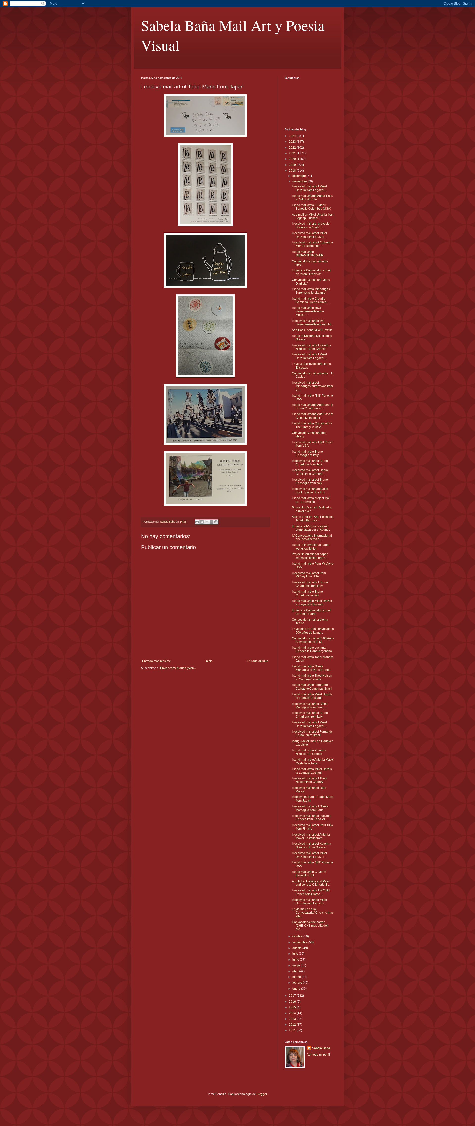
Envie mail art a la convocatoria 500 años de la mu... (313, 630)
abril (295, 971)
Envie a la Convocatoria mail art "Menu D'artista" (311, 272)
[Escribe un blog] (201, 521)
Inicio (209, 661)
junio (296, 959)
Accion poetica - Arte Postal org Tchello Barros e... (313, 518)
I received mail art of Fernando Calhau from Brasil (312, 733)
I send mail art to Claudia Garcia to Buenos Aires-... (311, 300)
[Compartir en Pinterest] (216, 521)
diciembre (299, 175)
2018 (293, 170)
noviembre (300, 181)
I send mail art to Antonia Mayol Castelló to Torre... (313, 761)
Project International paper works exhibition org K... (310, 555)
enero (296, 988)
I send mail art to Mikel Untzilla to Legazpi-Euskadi (312, 696)
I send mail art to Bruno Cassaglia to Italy (307, 453)
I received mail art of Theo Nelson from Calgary (309, 780)
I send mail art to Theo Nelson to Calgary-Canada (312, 677)
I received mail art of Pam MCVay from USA (309, 574)
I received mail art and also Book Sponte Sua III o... (310, 490)
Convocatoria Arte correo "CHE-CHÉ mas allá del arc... (310, 925)
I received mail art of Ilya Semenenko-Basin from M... (312, 322)
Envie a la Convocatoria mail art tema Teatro (311, 612)
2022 (293, 147)
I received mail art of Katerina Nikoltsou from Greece (311, 347)
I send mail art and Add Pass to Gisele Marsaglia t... (312, 415)
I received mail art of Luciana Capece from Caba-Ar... (311, 817)
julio (295, 953)
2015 (293, 1007)
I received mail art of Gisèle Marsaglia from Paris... (310, 705)
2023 (293, 141)
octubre (297, 936)
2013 (293, 1019)
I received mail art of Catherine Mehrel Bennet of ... (312, 244)
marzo (297, 977)
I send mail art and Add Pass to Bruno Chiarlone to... (312, 406)
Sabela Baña (321, 1048)
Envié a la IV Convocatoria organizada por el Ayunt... (311, 528)
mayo (296, 965)
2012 (293, 1024)
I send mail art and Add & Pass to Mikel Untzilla (312, 197)
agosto (297, 948)
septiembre (300, 942)
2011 (293, 1030)
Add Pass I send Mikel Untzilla (312, 330)
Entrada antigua (257, 661)
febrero (297, 982)
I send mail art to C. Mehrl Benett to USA (309, 873)
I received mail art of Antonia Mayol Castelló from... (311, 836)
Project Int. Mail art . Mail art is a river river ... (312, 509)
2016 (293, 1001)
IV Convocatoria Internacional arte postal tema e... (312, 537)
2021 (293, 153)
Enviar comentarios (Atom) (178, 668)
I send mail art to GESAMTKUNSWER (307, 253)
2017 (293, 995)
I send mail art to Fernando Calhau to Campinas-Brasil (312, 686)
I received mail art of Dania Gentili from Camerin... (310, 471)
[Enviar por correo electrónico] (197, 521)
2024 (293, 136)
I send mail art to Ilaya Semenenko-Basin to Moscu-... (308, 311)
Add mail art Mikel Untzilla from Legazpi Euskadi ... (312, 216)
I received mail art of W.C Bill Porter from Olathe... (311, 892)
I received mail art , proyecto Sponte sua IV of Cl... (311, 225)
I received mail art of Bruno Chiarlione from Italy (310, 584)
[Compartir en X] (206, 521)
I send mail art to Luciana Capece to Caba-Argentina (312, 649)
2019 (293, 165)
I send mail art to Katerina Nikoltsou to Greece (309, 752)
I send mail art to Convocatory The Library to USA (312, 425)
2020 (293, 159)
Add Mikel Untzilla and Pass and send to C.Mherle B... (311, 883)
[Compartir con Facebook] (211, 521)
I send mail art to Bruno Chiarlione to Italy (307, 593)
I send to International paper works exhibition (311, 546)
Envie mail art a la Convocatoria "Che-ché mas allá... (312, 912)
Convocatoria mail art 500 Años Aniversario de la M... (313, 640)
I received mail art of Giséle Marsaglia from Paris (310, 808)
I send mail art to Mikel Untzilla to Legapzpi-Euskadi (312, 602)
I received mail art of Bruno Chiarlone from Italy (310, 462)
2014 (293, 1013)
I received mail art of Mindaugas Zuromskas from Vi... (312, 386)
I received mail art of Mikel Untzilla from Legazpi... (309, 188)
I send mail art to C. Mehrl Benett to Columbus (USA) (311, 206)
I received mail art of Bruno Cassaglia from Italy (310, 481)
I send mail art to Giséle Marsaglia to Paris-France (311, 668)
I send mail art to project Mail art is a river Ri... (311, 499)
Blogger (262, 1094)
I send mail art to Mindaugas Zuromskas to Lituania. (311, 290)
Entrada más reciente (156, 661)
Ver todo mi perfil (318, 1054)
